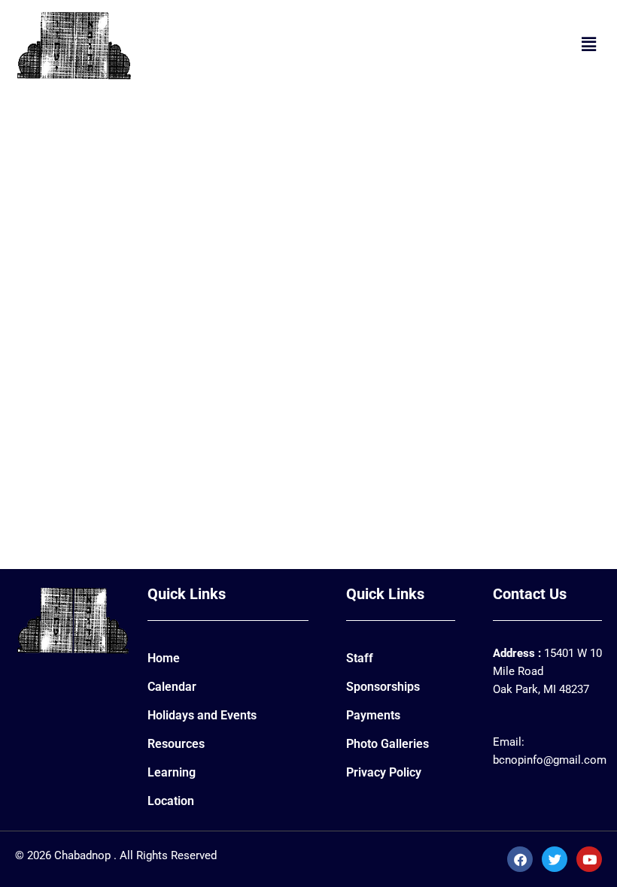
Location (170, 801)
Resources (176, 744)
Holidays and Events (202, 715)
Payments (373, 715)
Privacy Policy (383, 772)
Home (163, 658)
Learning (171, 772)
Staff (359, 658)
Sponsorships (383, 687)
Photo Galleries (387, 744)
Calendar (171, 687)
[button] (589, 44)
